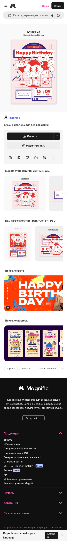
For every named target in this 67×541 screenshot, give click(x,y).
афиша (11, 368)
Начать (9, 493)
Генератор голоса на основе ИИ (22, 457)
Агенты (12, 470)
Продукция (11, 433)
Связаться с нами (16, 513)
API (6, 474)
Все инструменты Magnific (19, 483)
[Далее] (62, 193)
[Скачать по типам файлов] (56, 136)
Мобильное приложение (18, 479)
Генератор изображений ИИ (20, 448)
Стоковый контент (14, 461)
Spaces (8, 439)
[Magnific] (34, 389)
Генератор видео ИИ (16, 453)
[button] (33, 418)
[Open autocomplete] (8, 15)
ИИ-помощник (12, 444)
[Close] (62, 535)
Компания (11, 503)
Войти (57, 6)
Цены (45, 6)
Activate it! (51, 535)
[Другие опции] (53, 157)
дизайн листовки (47, 368)
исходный (24, 31)
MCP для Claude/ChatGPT (23, 466)
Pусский (33, 418)
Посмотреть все (39, 171)
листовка (26, 368)
